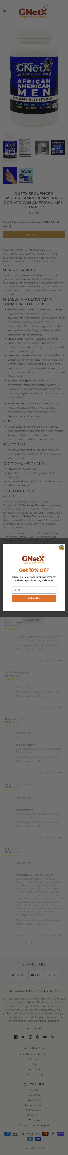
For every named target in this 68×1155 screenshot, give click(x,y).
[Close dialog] (61, 547)
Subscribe (34, 598)
